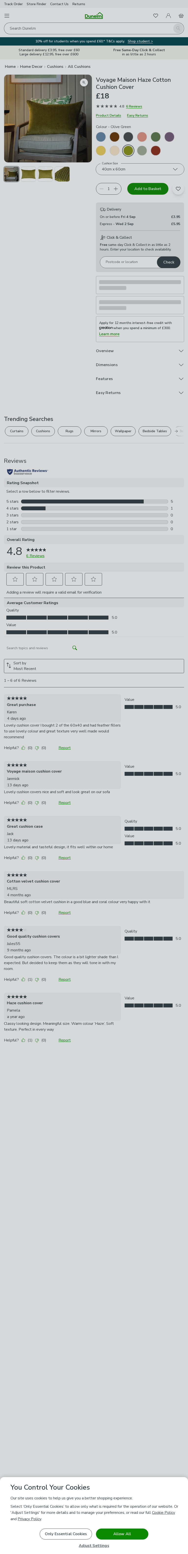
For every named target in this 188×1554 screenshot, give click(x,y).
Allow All (122, 1534)
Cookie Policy (163, 1512)
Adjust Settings (94, 1545)
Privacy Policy (29, 1519)
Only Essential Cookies (66, 1534)
